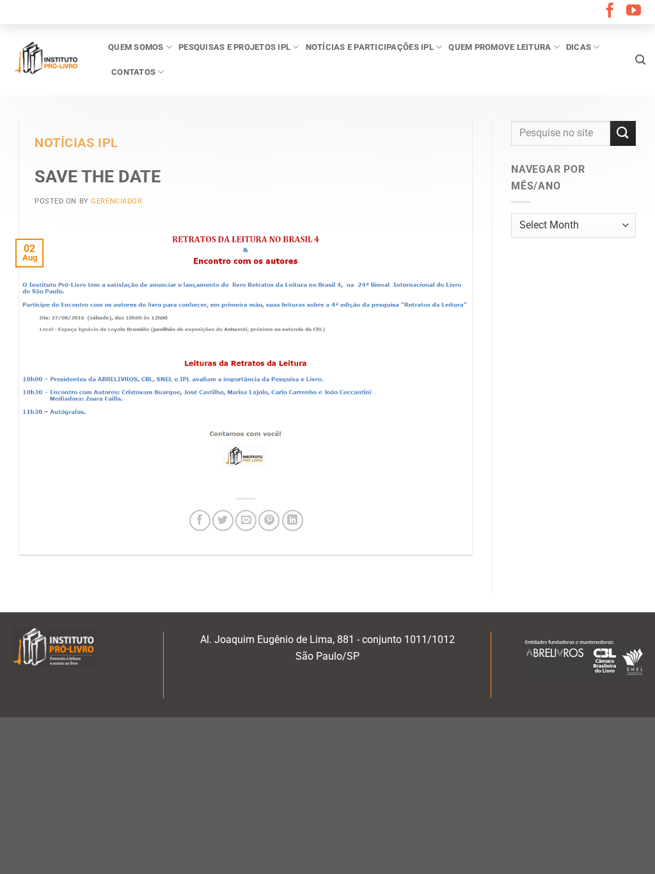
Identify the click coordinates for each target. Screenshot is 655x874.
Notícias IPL (76, 143)
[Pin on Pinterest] (269, 520)
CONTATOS (133, 72)
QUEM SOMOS (136, 47)
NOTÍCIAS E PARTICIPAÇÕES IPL (370, 47)
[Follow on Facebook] (610, 11)
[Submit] (623, 133)
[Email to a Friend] (245, 520)
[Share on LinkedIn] (292, 520)
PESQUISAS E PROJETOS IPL (234, 47)
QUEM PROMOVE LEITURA (499, 47)
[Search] (640, 59)
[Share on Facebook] (199, 520)
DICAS (578, 47)
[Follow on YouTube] (633, 11)
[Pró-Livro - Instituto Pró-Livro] (49, 59)
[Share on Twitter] (222, 520)
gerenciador (116, 201)
